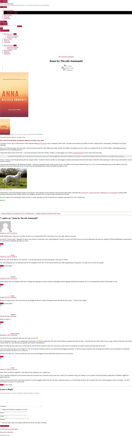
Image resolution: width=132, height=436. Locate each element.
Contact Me (7, 18)
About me (6, 16)
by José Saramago (109, 192)
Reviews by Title (12, 13)
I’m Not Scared (42, 143)
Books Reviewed (8, 10)
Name (1, 412)
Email (1, 416)
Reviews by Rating (12, 12)
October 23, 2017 (69, 68)
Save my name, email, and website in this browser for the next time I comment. (24, 422)
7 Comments (68, 70)
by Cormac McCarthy (90, 192)
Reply (1, 244)
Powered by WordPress (6, 432)
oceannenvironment (78, 153)
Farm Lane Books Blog (6, 3)
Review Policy (8, 15)
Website (2, 419)
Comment (3, 406)
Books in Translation (68, 56)
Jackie (70, 66)
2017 (60, 56)
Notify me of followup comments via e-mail (14, 409)
